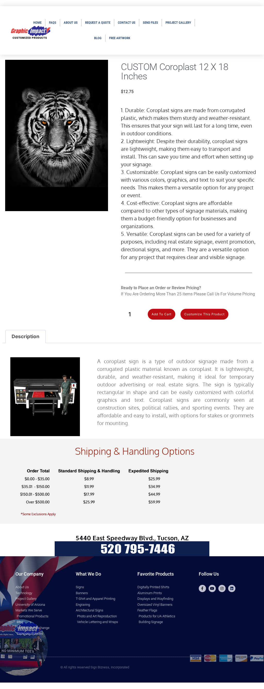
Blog (98, 38)
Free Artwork (119, 38)
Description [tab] (25, 336)
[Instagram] (222, 588)
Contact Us (126, 22)
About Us (71, 22)
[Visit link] (188, 314)
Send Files (150, 22)
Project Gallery (178, 22)
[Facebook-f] (202, 588)
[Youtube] (212, 588)
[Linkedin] (231, 588)
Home (37, 22)
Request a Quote (97, 22)
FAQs (52, 22)
